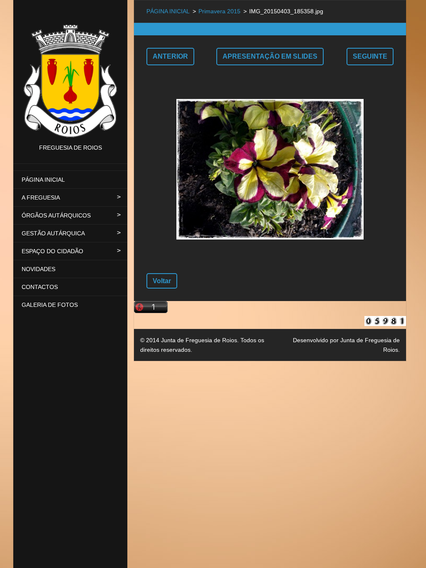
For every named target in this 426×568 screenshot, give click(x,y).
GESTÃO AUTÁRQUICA (53, 233)
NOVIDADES (38, 269)
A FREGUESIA (41, 197)
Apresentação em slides (270, 56)
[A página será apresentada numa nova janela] (270, 169)
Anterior (170, 56)
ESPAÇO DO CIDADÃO (52, 251)
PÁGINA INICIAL (43, 179)
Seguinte (370, 56)
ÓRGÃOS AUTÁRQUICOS (56, 215)
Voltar (162, 280)
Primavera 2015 (219, 11)
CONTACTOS (40, 287)
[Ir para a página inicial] (70, 71)
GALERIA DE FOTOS (50, 304)
